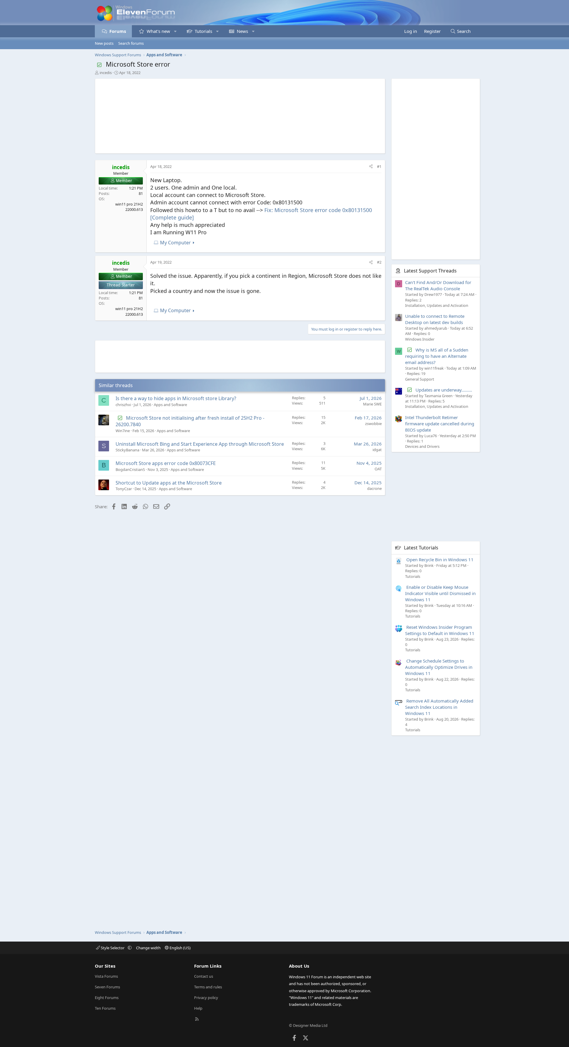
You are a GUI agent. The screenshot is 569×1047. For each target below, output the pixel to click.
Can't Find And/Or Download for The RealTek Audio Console (438, 285)
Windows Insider (419, 339)
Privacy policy (206, 997)
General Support (419, 379)
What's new (158, 31)
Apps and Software (170, 404)
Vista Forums (106, 976)
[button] (175, 31)
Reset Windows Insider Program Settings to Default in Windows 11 (439, 630)
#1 (379, 166)
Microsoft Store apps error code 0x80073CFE (166, 463)
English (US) (180, 947)
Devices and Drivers (422, 446)
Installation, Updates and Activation (436, 305)
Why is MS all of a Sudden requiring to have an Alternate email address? (436, 356)
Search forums (131, 43)
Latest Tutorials (421, 547)
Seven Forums (107, 987)
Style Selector (112, 947)
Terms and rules (208, 987)
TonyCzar (124, 488)
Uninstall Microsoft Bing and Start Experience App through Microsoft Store (200, 444)
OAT (378, 469)
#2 (379, 262)
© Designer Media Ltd (308, 1025)
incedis (106, 72)
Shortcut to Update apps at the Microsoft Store (169, 483)
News (242, 31)
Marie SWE (372, 404)
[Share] (371, 166)
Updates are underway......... (443, 390)
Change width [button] (148, 947)
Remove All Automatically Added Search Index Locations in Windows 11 (439, 707)
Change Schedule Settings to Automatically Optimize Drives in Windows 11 (438, 667)
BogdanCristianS (130, 469)
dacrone (374, 488)
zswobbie (373, 423)
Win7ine (123, 430)
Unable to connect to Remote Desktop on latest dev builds (434, 319)
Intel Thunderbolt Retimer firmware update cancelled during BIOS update (439, 423)
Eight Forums (107, 997)
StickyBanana (127, 450)
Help (198, 1008)
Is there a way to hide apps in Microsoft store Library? (176, 398)
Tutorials (203, 31)
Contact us (203, 976)
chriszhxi (123, 404)
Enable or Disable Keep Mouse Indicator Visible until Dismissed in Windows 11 (440, 593)
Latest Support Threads (430, 270)
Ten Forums (105, 1008)
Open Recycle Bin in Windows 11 (440, 559)
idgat (377, 449)
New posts (104, 43)
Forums (117, 31)
